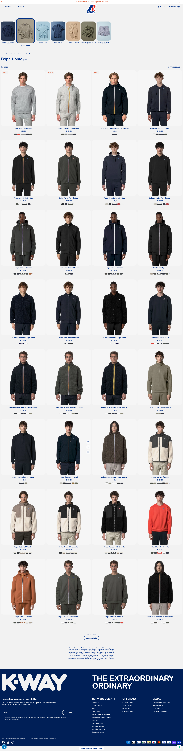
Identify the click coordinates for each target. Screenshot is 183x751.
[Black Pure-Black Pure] (15, 413)
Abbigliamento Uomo (17, 54)
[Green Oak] (158, 413)
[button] (175, 67)
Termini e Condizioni (160, 711)
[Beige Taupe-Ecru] (166, 483)
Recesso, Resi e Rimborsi (101, 717)
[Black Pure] (157, 134)
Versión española (98, 729)
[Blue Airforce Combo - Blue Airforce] (18, 413)
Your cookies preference (161, 702)
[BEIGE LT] (106, 204)
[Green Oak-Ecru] (154, 483)
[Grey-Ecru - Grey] (106, 553)
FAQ (93, 708)
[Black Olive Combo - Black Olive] (106, 413)
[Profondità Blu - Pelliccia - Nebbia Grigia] (114, 134)
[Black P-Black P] (26, 343)
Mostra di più (91, 638)
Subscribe (68, 712)
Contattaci (95, 702)
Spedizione (96, 711)
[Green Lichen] (76, 483)
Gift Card (95, 720)
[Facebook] (3, 742)
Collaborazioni (127, 711)
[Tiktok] (12, 742)
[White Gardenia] (26, 623)
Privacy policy (158, 705)
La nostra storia (127, 702)
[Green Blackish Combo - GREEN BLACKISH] (27, 413)
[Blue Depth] (27, 134)
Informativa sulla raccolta (91, 748)
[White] (153, 134)
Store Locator (127, 705)
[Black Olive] (106, 274)
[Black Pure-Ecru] (26, 553)
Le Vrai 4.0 (126, 708)
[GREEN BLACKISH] (30, 134)
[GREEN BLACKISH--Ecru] (151, 483)
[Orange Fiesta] (18, 134)
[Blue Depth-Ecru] (30, 553)
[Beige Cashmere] (151, 274)
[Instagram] (8, 742)
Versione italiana (98, 726)
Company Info (52, 738)
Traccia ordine (97, 705)
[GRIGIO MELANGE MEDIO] (23, 134)
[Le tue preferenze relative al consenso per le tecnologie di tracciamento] (179, 747)
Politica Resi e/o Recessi (101, 714)
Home (3, 54)
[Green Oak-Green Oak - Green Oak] (30, 413)
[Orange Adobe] (30, 274)
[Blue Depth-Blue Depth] (23, 413)
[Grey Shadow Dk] (15, 134)
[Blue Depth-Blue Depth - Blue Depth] (21, 343)
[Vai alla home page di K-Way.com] (91, 9)
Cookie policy (158, 708)
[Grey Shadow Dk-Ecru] (159, 483)
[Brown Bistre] (73, 483)
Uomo (8, 54)
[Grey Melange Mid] (66, 134)
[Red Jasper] (118, 204)
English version (97, 723)
